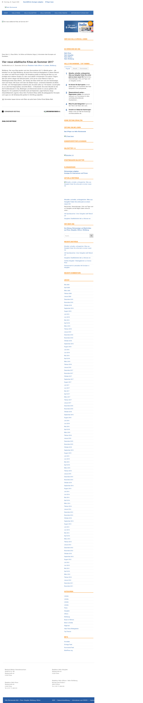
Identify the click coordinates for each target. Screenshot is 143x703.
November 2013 (68, 515)
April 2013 (67, 536)
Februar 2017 (68, 400)
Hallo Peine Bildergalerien (71, 628)
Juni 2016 (67, 423)
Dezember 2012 (68, 547)
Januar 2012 (67, 580)
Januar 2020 (67, 296)
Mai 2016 (66, 426)
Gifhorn (66, 614)
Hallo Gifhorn (45, 13)
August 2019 (67, 311)
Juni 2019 (67, 317)
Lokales (46, 65)
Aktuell (75, 68)
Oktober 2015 (68, 447)
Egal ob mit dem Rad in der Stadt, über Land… (80, 105)
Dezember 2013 (68, 512)
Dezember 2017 (68, 370)
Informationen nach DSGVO (80, 700)
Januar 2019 (67, 332)
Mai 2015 (66, 462)
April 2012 (67, 571)
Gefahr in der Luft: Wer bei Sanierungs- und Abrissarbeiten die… (80, 111)
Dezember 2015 (68, 441)
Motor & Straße (68, 623)
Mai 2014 (66, 497)
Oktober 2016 (68, 411)
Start (6, 13)
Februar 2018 (68, 364)
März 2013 (67, 539)
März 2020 (67, 290)
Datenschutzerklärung (63, 700)
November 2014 (68, 480)
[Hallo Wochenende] (10, 7)
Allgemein (67, 625)
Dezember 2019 (68, 299)
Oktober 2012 (68, 553)
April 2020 (67, 287)
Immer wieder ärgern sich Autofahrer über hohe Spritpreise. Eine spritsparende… (80, 86)
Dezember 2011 (68, 583)
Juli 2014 (66, 491)
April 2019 (67, 323)
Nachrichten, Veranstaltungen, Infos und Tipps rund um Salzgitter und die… (80, 77)
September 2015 (68, 450)
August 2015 (67, 453)
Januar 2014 (67, 509)
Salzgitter (67, 611)
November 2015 (68, 444)
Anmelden (67, 641)
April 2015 (67, 465)
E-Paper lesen (49, 2)
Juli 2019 (66, 314)
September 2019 (68, 308)
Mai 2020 (66, 284)
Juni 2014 (67, 494)
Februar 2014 (68, 506)
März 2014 (67, 503)
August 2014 (67, 488)
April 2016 (67, 429)
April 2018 (67, 358)
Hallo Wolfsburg (61, 13)
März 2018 (67, 361)
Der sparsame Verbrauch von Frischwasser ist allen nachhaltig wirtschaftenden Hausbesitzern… (79, 96)
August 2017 (67, 382)
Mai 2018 (66, 355)
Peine (65, 608)
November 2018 (68, 338)
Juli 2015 (66, 456)
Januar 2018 (67, 367)
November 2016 (68, 409)
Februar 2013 (68, 542)
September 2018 (68, 344)
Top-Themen (67, 631)
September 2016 (68, 415)
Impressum (93, 700)
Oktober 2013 (68, 518)
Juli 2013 (66, 527)
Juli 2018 (66, 349)
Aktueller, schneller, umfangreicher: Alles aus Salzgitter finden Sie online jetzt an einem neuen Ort (78, 201)
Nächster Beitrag (51, 111)
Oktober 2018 (68, 341)
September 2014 (68, 485)
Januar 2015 (67, 474)
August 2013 (67, 524)
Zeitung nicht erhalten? (80, 13)
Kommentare (83, 68)
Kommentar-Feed (69, 647)
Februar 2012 (68, 577)
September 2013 (68, 521)
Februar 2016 (68, 435)
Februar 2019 (68, 329)
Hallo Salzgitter (30, 13)
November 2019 (68, 302)
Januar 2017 (67, 403)
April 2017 (67, 394)
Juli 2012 (66, 562)
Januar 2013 (67, 545)
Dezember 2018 (68, 335)
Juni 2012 (67, 565)
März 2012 (67, 574)
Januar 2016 (67, 438)
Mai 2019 (66, 320)
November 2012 (68, 550)
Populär (68, 68)
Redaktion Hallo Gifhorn (35, 65)
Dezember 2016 (68, 406)
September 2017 (68, 379)
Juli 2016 (66, 420)
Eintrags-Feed (68, 644)
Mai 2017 (66, 391)
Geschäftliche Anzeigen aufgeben (33, 2)
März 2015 (67, 468)
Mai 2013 (66, 533)
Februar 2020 (68, 293)
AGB (53, 700)
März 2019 (67, 326)
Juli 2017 (66, 385)
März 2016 (67, 432)
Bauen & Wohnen (69, 620)
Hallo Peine (16, 13)
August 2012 (67, 559)
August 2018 (67, 346)
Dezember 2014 (68, 477)
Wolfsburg (53, 65)
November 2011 (68, 586)
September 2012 (68, 556)
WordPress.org (68, 650)
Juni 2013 (67, 530)
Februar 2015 (68, 471)
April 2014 (67, 500)
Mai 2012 (66, 568)
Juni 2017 (67, 388)
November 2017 (68, 373)
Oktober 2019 (68, 305)
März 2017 (67, 397)
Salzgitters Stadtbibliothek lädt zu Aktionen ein (77, 218)
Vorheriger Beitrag (12, 111)
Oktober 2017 (68, 376)
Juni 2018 (67, 352)
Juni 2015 (67, 459)
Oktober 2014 (68, 482)
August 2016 (67, 417)
